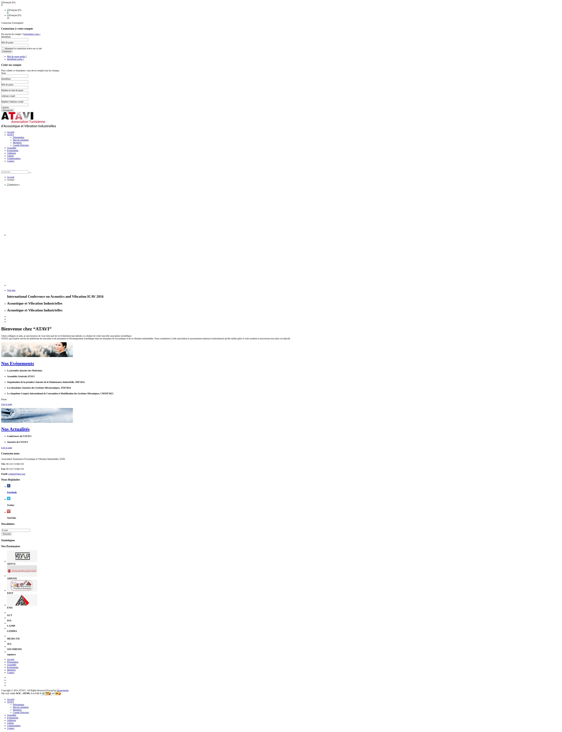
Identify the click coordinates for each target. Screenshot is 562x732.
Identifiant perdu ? (15, 59)
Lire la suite (6, 404)
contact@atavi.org (16, 474)
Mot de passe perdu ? (17, 56)
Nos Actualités (15, 429)
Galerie (10, 156)
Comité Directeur (21, 145)
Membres (17, 142)
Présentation (18, 137)
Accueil (10, 132)
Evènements (12, 150)
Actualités (11, 148)
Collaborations (13, 158)
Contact (10, 161)
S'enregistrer (7, 110)
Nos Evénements (17, 363)
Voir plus (11, 290)
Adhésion (11, 153)
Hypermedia (62, 690)
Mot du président (21, 140)
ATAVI (10, 134)
